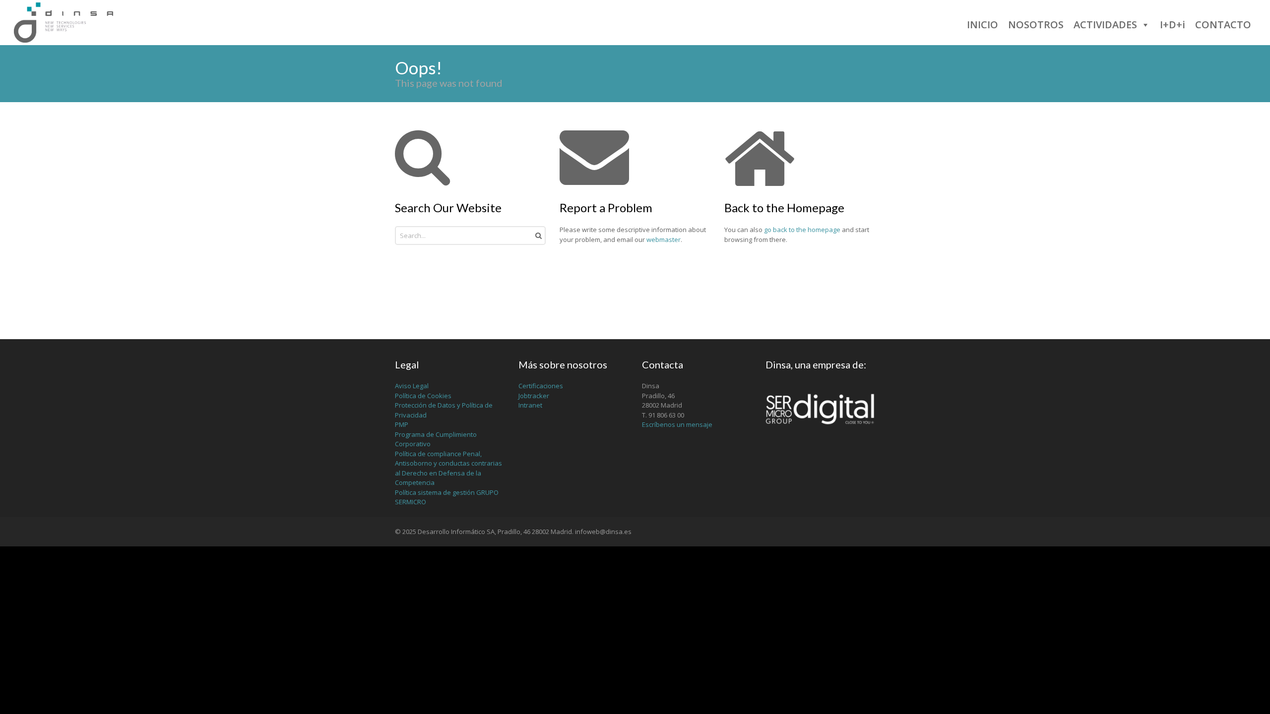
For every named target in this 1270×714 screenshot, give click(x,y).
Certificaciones (540, 385)
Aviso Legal (412, 385)
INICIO (982, 24)
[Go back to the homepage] (63, 22)
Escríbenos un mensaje (677, 424)
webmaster (663, 239)
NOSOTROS (1036, 24)
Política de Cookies (423, 395)
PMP (401, 424)
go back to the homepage (802, 229)
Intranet (530, 405)
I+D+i (1172, 24)
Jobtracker (533, 395)
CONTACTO (1223, 24)
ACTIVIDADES (1105, 24)
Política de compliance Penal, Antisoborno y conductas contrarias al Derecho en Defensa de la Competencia (448, 468)
